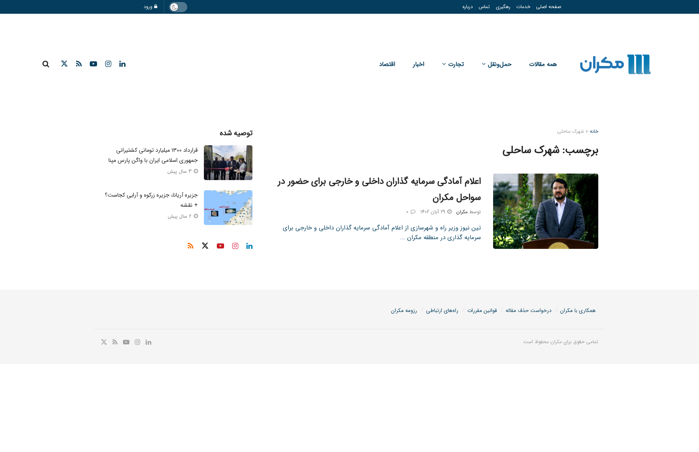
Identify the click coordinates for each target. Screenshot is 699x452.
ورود (149, 7)
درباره (467, 7)
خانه (594, 131)
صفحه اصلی (548, 7)
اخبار (418, 64)
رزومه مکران (404, 310)
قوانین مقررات (482, 310)
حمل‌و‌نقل (499, 64)
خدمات (523, 7)
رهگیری (503, 7)
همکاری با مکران (578, 310)
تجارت (456, 64)
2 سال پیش (180, 216)
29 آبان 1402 (433, 212)
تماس (484, 7)
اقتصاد (387, 64)
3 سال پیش (180, 171)
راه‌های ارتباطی (442, 310)
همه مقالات (543, 64)
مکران (462, 212)
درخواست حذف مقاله (528, 310)
